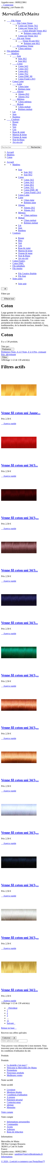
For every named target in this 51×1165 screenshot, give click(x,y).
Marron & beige (19, 134)
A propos (11, 1097)
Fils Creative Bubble (27, 273)
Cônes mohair (24, 107)
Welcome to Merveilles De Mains (22, 1067)
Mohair (18, 104)
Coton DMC (18, 263)
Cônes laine (23, 86)
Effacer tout (8, 299)
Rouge (15, 122)
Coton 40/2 (23, 71)
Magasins (11, 1107)
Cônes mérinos (24, 48)
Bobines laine (24, 89)
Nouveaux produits (15, 1073)
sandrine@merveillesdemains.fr (29, 1154)
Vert (14, 127)
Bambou (16, 117)
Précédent (12, 1008)
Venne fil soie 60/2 (28, 41)
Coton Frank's (18, 261)
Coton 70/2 (23, 74)
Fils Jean (22, 276)
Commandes (12, 1124)
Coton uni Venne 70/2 (28, 25)
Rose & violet (18, 132)
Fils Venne (14, 20)
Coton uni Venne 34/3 (28, 28)
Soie (16, 56)
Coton (17, 63)
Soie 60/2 (22, 61)
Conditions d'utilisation (17, 1095)
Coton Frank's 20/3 (26, 79)
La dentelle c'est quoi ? (17, 1065)
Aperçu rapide (8, 423)
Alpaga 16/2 (23, 96)
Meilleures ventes (14, 1075)
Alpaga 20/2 (23, 94)
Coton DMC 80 (25, 76)
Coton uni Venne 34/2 (28, 36)
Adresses (11, 1129)
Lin (14, 112)
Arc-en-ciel (17, 142)
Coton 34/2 (23, 66)
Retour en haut (9, 1028)
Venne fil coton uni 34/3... (19, 465)
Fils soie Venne (21, 38)
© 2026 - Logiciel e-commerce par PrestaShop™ (23, 1161)
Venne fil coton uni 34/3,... (20, 518)
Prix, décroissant (8, 354)
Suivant (11, 1023)
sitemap (10, 1105)
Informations (6, 1156)
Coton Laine (18, 81)
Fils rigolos (17, 268)
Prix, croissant (39, 352)
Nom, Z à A (27, 352)
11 (8, 1020)
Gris (14, 129)
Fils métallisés (13, 51)
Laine (17, 84)
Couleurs (13, 119)
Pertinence (7, 349)
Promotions (12, 1070)
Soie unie (22, 283)
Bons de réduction (15, 1132)
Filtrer (4, 357)
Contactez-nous (14, 1102)
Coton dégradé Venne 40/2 (32, 31)
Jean (14, 114)
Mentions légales (14, 1092)
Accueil (10, 162)
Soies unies (17, 278)
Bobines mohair (25, 109)
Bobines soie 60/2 (32, 43)
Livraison (11, 1089)
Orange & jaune (19, 137)
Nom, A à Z (16, 352)
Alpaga (18, 91)
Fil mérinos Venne (22, 46)
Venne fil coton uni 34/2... (19, 990)
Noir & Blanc (18, 139)
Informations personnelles (18, 1122)
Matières (13, 53)
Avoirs (10, 1127)
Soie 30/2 (22, 58)
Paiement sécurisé (15, 1100)
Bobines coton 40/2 (32, 33)
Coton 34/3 (23, 69)
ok (4, 289)
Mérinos (18, 99)
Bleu (14, 124)
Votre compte (7, 1112)
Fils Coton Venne (22, 23)
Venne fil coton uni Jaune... (20, 413)
